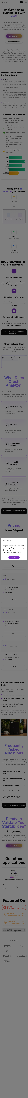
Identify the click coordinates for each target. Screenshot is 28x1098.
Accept (14, 557)
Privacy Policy (17, 552)
